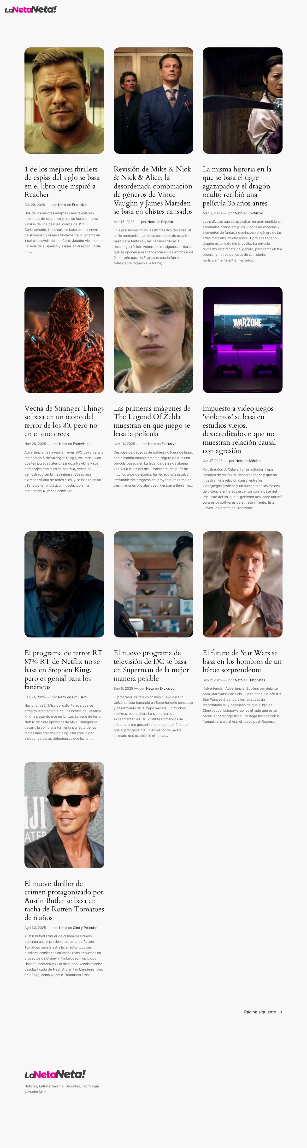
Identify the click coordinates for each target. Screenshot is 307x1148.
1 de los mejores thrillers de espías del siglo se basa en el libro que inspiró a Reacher (62, 182)
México (254, 461)
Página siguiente (263, 1012)
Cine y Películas (85, 928)
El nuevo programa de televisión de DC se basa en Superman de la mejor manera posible (151, 666)
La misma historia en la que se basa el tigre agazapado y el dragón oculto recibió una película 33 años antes (237, 186)
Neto (62, 205)
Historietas (256, 680)
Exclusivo (79, 205)
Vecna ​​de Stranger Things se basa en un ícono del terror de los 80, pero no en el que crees (64, 421)
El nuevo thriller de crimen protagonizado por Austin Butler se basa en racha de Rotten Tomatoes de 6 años (64, 901)
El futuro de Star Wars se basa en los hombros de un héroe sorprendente (242, 662)
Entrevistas (81, 444)
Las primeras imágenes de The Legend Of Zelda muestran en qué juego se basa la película (152, 421)
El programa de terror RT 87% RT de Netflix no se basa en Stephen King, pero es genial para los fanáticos (63, 670)
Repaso (167, 222)
